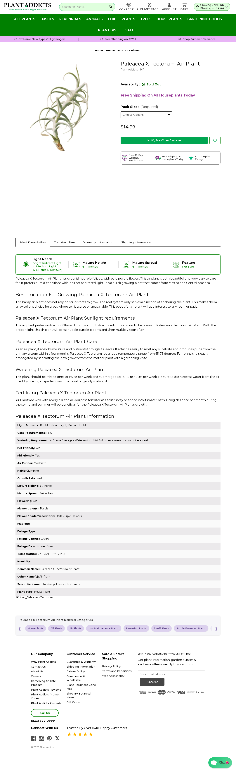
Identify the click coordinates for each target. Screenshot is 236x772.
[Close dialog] (155, 364)
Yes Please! (118, 396)
